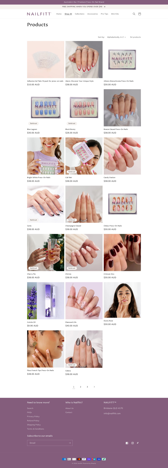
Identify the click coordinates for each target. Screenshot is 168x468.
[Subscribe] (70, 443)
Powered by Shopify (89, 463)
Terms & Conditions (35, 429)
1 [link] (73, 386)
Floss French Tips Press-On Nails (40, 371)
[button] (134, 14)
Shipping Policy (34, 425)
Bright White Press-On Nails (38, 178)
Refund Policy (33, 420)
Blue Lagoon (32, 129)
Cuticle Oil (31, 322)
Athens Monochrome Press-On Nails (119, 81)
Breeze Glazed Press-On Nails (116, 129)
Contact (68, 412)
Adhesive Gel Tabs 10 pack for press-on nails (45, 81)
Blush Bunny (70, 129)
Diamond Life (70, 322)
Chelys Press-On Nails (113, 226)
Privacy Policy (33, 416)
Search (30, 408)
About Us (69, 408)
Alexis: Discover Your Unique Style (79, 81)
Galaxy (68, 371)
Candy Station (109, 178)
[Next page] (94, 387)
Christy (68, 274)
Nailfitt (80, 463)
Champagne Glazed (73, 226)
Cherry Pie (31, 274)
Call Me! (68, 178)
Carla (29, 226)
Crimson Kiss (109, 274)
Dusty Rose (108, 321)
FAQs (29, 412)
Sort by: (101, 37)
